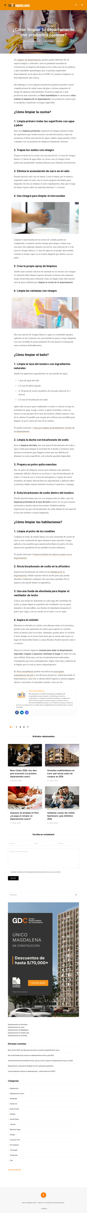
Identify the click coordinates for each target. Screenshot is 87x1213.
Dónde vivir (13, 1104)
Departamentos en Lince (16, 1027)
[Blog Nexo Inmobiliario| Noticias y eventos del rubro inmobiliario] (19, 5)
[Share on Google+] (24, 727)
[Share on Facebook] (6, 66)
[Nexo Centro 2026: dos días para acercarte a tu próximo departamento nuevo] (25, 755)
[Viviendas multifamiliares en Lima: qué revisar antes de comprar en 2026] (62, 755)
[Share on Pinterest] (28, 727)
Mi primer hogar (15, 1129)
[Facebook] (17, 712)
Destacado (13, 1098)
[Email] (6, 88)
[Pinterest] (6, 77)
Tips (43, 23)
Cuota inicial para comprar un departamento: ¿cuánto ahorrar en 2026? (31, 1071)
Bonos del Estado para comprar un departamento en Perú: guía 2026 (31, 1055)
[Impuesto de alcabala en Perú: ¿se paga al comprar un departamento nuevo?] (25, 797)
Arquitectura (14, 1088)
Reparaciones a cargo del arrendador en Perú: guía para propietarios (30, 1066)
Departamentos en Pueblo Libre (18, 1033)
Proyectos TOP (15, 1140)
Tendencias (14, 1155)
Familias (12, 1114)
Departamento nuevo (17, 1093)
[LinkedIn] (6, 82)
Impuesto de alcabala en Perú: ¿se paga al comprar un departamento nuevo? (24, 816)
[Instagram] (27, 712)
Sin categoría (14, 1145)
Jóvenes (13, 1124)
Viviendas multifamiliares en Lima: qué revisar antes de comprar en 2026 (60, 773)
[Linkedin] (22, 712)
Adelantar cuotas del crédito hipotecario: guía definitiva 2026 (61, 816)
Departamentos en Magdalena (18, 1030)
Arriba (44, 1208)
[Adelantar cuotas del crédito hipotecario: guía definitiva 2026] (62, 797)
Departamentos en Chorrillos (17, 1035)
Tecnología (13, 1150)
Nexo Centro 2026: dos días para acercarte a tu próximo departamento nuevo (23, 773)
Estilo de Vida (14, 1109)
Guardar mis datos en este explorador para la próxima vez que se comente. (36, 872)
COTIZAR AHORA (14, 1170)
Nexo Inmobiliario (34, 41)
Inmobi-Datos (14, 1119)
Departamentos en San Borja (17, 1024)
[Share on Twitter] (6, 71)
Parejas (12, 1135)
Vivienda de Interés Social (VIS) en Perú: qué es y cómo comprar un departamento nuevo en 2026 (40, 1061)
